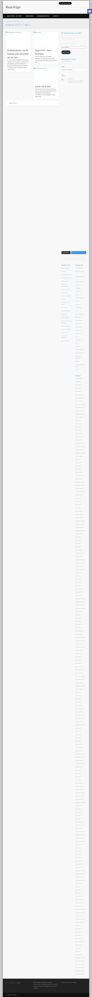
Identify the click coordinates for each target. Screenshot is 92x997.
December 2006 (79, 964)
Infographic (78, 307)
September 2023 (79, 492)
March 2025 (78, 433)
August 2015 (78, 806)
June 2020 (77, 618)
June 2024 (77, 462)
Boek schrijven (79, 281)
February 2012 (79, 942)
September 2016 (79, 764)
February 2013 (79, 903)
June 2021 (77, 579)
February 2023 (79, 514)
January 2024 (78, 479)
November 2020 (79, 602)
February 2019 (79, 670)
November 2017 (79, 718)
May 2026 (77, 388)
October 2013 (79, 877)
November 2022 (79, 524)
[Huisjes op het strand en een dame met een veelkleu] (74, 182)
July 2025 (77, 420)
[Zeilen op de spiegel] (82, 199)
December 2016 (79, 754)
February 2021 (79, 592)
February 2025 (79, 437)
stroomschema (79, 349)
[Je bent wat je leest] (46, 75)
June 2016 (77, 773)
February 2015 (79, 825)
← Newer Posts (12, 103)
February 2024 (79, 475)
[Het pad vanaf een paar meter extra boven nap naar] (82, 146)
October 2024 (79, 450)
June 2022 (77, 540)
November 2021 (79, 563)
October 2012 (79, 916)
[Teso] (82, 189)
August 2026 (78, 378)
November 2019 (79, 640)
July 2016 (77, 770)
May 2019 (77, 660)
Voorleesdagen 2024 (66, 278)
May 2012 (77, 932)
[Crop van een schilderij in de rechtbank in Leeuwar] (82, 208)
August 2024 (78, 456)
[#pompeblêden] (82, 214)
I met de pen (64, 332)
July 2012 (77, 925)
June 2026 (77, 385)
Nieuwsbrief (78, 320)
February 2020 (79, 631)
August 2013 (78, 883)
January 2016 (78, 789)
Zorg (76, 369)
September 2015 (79, 802)
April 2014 (77, 857)
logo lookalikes (79, 314)
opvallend (77, 323)
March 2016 (78, 783)
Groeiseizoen (65, 281)
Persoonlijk (78, 327)
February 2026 (79, 398)
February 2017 (79, 747)
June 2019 (77, 657)
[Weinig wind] (74, 204)
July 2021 (77, 576)
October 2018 (79, 683)
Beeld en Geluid (79, 271)
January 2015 (78, 828)
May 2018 (77, 699)
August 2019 (78, 650)
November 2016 (79, 757)
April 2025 (77, 430)
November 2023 (79, 485)
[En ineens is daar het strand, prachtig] (82, 180)
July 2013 (77, 886)
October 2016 (79, 760)
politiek (77, 330)
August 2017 (78, 728)
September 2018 (79, 686)
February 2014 (79, 864)
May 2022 (77, 543)
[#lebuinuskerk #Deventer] (82, 221)
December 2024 (79, 443)
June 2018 (77, 695)
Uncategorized (79, 353)
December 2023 (79, 482)
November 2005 (79, 974)
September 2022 (79, 530)
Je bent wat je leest (43, 86)
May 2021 (77, 582)
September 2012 (79, 919)
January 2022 (78, 556)
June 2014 (77, 851)
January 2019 (78, 673)
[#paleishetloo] (74, 241)
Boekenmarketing (43, 16)
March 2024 (78, 472)
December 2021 (79, 560)
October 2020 (79, 605)
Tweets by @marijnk (66, 61)
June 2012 (77, 929)
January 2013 (78, 906)
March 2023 (78, 511)
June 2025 (77, 424)
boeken (77, 285)
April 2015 (77, 819)
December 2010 (79, 958)
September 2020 (79, 608)
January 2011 (78, 954)
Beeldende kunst (79, 276)
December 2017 (79, 715)
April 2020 (77, 624)
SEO (76, 343)
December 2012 (79, 909)
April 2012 (77, 935)
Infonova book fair (66, 329)
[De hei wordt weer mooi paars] (74, 222)
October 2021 (79, 566)
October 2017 (79, 721)
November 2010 (79, 961)
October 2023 (79, 488)
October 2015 (79, 799)
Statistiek (77, 346)
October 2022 (79, 527)
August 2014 (78, 844)
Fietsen (77, 301)
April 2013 (77, 896)
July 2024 (77, 459)
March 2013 (78, 899)
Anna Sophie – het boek (14, 16)
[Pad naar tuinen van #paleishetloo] (82, 228)
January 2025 (78, 440)
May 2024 (77, 466)
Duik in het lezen (65, 326)
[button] (89, 11)
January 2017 (78, 750)
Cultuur (77, 294)
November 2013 (79, 874)
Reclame (77, 333)
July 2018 (77, 692)
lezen (76, 311)
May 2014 (77, 854)
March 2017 (78, 744)
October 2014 (79, 838)
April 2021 (77, 585)
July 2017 (77, 731)
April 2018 (77, 702)
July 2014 (77, 848)
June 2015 (77, 812)
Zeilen (77, 361)
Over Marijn (29, 16)
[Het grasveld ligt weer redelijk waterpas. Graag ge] (82, 245)
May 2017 (77, 738)
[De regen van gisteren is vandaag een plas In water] (82, 100)
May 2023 (77, 505)
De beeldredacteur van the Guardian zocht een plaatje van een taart (18, 54)
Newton (63, 299)
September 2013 (79, 880)
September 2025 (79, 414)
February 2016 (79, 786)
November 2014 (79, 835)
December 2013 (79, 870)
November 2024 (79, 446)
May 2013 (77, 893)
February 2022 (79, 553)
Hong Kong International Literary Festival (65, 316)
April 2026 (77, 391)
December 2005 (79, 971)
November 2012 (79, 912)
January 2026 (78, 401)
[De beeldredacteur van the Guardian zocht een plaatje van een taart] (18, 39)
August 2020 (78, 611)
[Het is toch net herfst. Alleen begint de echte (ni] (74, 123)
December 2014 (79, 831)
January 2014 (78, 867)
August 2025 (78, 417)
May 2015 (77, 815)
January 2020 (78, 634)
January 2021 (78, 595)
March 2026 (78, 394)
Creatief (77, 291)
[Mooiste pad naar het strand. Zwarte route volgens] (74, 192)
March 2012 (78, 938)
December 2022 (79, 521)
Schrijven (77, 340)
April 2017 (77, 741)
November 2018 (79, 679)
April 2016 (77, 780)
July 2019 (77, 653)
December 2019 (79, 637)
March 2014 (78, 861)
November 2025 (79, 407)
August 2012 (78, 922)
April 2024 (77, 469)
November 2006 (79, 967)
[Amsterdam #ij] (74, 199)
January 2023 (78, 517)
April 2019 (77, 663)
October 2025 (79, 411)
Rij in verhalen (65, 341)
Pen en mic (64, 307)
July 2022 (77, 537)
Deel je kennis (79, 298)
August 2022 (78, 534)
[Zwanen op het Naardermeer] (74, 216)
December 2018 (79, 676)
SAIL (76, 336)
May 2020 (77, 621)
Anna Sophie (78, 268)
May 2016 (77, 776)
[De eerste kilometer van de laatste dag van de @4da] (74, 232)
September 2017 (79, 725)
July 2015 (77, 809)
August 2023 (78, 495)
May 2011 (77, 951)
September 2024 (79, 453)
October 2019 (79, 644)
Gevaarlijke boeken (66, 274)
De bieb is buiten (65, 289)
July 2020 (77, 615)
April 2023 (77, 508)
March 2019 (78, 666)
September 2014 (79, 841)
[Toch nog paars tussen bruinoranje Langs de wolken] (74, 96)
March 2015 (78, 822)
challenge (77, 288)
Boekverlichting (65, 311)
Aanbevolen (64, 292)
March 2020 (78, 628)
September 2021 (79, 569)
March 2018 (78, 705)
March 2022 (78, 550)
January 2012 (78, 945)
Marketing (77, 317)
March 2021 (78, 589)
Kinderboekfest (65, 268)
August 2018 (78, 689)
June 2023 (77, 501)
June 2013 (77, 890)
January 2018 (78, 712)
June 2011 (77, 948)
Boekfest (63, 271)
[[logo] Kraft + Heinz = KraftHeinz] (46, 39)
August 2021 (78, 572)
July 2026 (77, 381)
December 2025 (79, 404)
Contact (56, 16)
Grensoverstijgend (66, 296)
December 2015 (79, 793)
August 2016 (78, 767)
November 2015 (79, 796)
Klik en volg (66, 52)
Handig (77, 304)
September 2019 (79, 647)
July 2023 (77, 498)
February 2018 (79, 708)
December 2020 (79, 598)
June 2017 (77, 734)
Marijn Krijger (13, 7)
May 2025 (77, 427)
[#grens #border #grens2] (65, 88)
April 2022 (77, 547)
